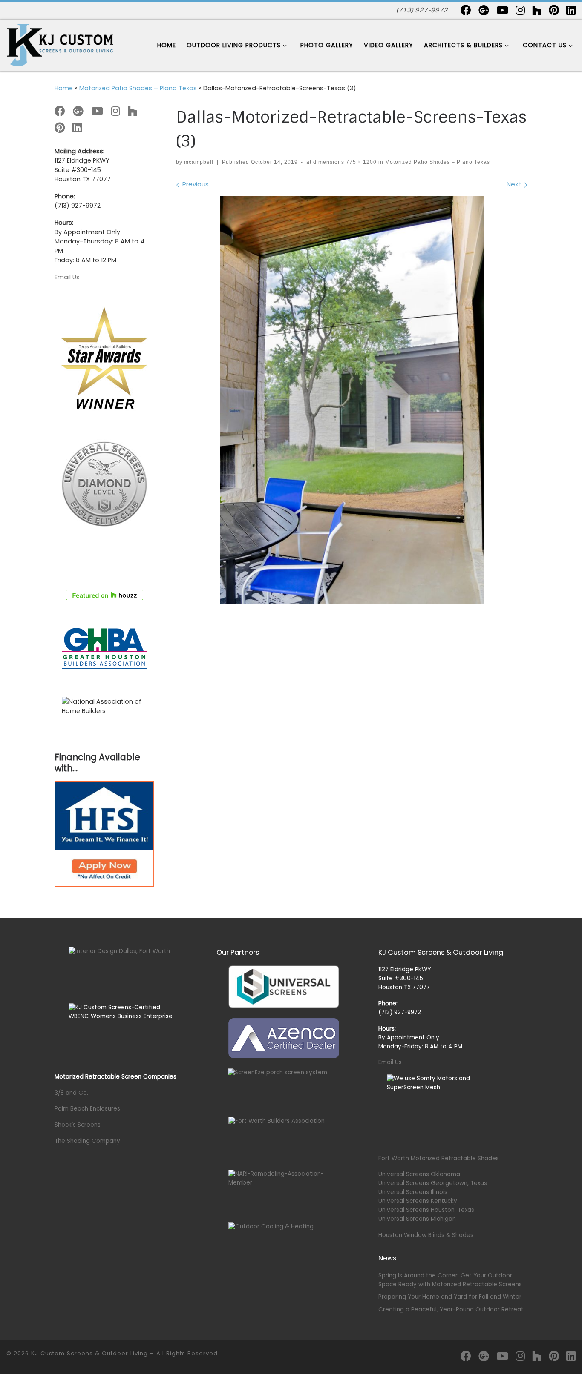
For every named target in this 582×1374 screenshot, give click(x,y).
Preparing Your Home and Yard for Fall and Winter (449, 1297)
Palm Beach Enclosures (87, 1109)
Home (64, 88)
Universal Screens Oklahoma (419, 1174)
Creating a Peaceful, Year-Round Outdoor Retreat (451, 1309)
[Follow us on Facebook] (466, 10)
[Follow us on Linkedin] (571, 10)
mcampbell (198, 162)
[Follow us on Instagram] (520, 10)
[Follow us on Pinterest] (554, 10)
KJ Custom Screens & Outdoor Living (89, 1353)
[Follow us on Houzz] (537, 10)
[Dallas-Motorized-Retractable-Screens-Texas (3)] (352, 400)
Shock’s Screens (78, 1125)
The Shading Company (87, 1141)
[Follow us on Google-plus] (483, 10)
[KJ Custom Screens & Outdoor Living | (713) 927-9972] (59, 44)
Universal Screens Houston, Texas (426, 1210)
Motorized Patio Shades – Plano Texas (138, 88)
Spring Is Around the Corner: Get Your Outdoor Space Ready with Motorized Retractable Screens (450, 1279)
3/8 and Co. (71, 1093)
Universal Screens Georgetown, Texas (432, 1183)
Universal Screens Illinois (412, 1192)
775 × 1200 (360, 162)
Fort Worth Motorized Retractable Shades (438, 1158)
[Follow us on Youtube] (502, 10)
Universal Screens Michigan (417, 1219)
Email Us (67, 277)
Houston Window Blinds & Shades (425, 1235)
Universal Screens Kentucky (417, 1201)
